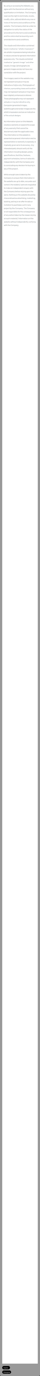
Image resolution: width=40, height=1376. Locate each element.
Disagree (6, 1372)
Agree (5, 1367)
